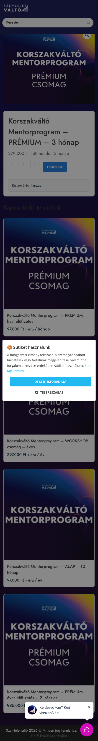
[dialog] (49, 370)
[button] (49, 392)
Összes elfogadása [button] (51, 381)
